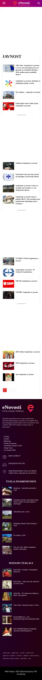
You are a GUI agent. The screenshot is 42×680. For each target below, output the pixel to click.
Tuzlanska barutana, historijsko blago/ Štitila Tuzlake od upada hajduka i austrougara (25, 502)
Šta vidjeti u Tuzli (19, 535)
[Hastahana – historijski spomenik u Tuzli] (7, 491)
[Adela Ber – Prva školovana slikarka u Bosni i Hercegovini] (7, 596)
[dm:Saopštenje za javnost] (8, 377)
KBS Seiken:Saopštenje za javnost (28, 352)
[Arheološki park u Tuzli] (7, 515)
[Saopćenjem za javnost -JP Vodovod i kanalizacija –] (8, 272)
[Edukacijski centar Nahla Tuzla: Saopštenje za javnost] (8, 106)
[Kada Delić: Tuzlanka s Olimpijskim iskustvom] (7, 573)
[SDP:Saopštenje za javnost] (8, 366)
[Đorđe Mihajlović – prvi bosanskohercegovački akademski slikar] (7, 620)
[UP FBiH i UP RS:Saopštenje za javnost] (8, 261)
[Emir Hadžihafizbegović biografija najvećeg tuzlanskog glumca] (7, 632)
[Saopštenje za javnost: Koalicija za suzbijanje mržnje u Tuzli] (8, 84)
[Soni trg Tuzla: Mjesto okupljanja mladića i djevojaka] (7, 550)
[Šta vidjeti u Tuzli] (7, 538)
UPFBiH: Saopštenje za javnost (27, 292)
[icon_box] (11, 457)
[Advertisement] (21, 32)
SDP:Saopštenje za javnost (25, 363)
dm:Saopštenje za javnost (25, 374)
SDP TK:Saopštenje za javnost (26, 281)
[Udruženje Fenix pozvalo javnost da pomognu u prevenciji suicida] (8, 177)
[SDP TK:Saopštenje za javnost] (8, 284)
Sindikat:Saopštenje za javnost (26, 163)
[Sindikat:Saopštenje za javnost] (8, 166)
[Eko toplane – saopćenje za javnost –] (8, 95)
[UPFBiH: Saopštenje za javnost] (8, 295)
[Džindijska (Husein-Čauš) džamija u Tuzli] (7, 526)
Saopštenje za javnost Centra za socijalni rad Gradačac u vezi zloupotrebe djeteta (27, 188)
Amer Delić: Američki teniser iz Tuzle (26, 605)
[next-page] (14, 390)
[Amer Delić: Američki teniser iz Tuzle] (7, 608)
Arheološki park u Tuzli (21, 512)
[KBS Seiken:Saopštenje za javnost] (8, 355)
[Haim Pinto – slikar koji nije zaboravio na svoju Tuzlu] (7, 584)
